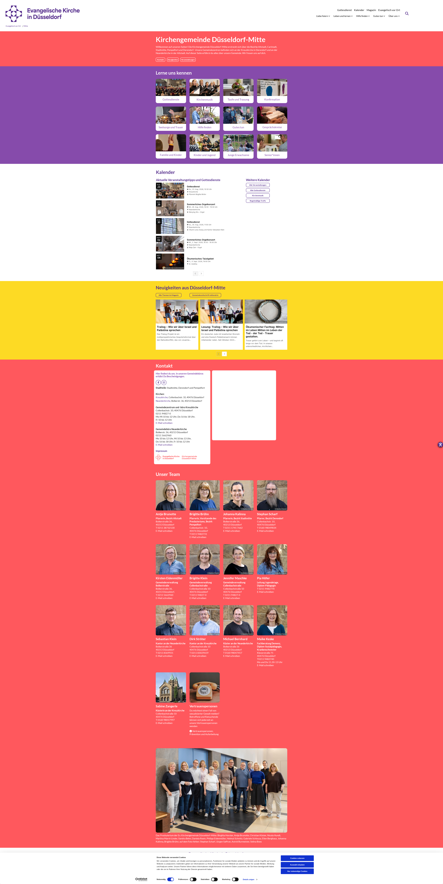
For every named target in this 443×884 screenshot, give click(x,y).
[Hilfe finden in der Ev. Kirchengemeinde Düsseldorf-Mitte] (205, 115)
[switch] (193, 879)
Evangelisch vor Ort (389, 10)
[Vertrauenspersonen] (205, 687)
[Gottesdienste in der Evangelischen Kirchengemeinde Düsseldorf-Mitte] (171, 87)
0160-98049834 (267, 527)
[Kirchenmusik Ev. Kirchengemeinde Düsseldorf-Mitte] (205, 87)
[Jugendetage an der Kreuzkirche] (205, 142)
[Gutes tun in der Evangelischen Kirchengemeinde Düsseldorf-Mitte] (238, 115)
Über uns (393, 16)
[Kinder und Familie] (171, 142)
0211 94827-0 (199, 594)
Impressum (161, 451)
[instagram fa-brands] (164, 382)
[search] (407, 13)
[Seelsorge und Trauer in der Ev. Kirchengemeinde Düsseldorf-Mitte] (171, 115)
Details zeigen (248, 879)
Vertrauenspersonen (207, 723)
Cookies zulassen (297, 858)
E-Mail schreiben (164, 422)
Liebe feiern (322, 16)
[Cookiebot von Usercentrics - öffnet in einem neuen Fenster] (141, 879)
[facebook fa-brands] (158, 382)
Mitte (26, 26)
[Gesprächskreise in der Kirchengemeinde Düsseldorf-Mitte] (272, 115)
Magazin (371, 10)
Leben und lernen (342, 16)
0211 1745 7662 (234, 527)
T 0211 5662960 (164, 594)
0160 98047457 (233, 652)
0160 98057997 (166, 719)
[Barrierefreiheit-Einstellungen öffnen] (440, 444)
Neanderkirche (163, 53)
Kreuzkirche (247, 49)
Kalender (359, 10)
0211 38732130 (166, 527)
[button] (160, 60)
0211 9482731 (199, 534)
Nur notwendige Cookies (297, 871)
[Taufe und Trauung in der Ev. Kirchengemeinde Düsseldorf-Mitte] (238, 87)
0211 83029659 (199, 652)
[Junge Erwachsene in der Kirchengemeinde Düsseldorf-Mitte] (238, 142)
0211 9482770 (267, 588)
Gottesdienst (344, 10)
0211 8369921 (165, 652)
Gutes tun (378, 16)
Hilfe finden (362, 16)
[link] (323, 16)
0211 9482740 (266, 659)
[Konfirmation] (272, 87)
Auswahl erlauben (297, 865)
